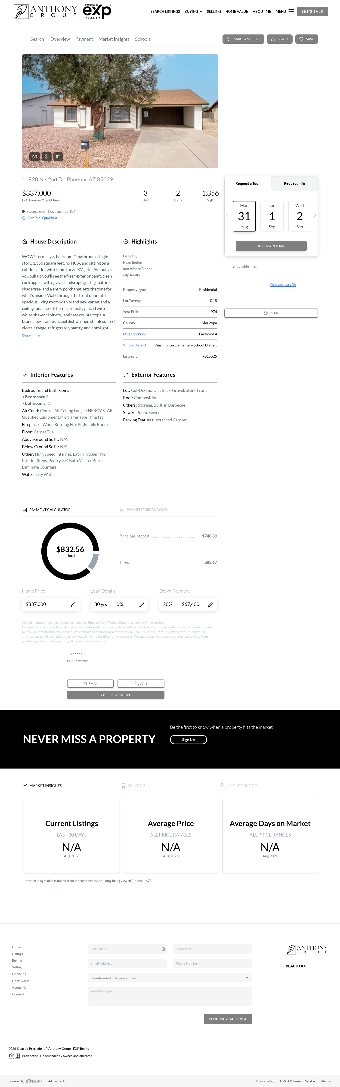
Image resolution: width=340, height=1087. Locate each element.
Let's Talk (312, 11)
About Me (19, 987)
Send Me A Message (228, 1019)
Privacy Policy (265, 1081)
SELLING (214, 11)
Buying (17, 960)
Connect (18, 994)
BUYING (191, 11)
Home (16, 947)
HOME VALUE (237, 11)
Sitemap (326, 1081)
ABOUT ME (262, 11)
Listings (17, 954)
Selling (17, 967)
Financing (19, 974)
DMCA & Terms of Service (297, 1081)
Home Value (20, 981)
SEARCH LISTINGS (165, 11)
